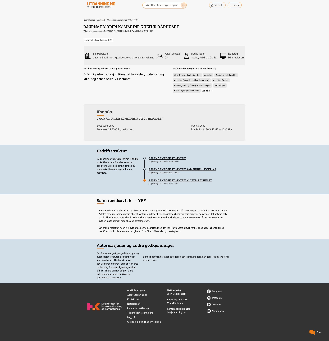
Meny (236, 5)
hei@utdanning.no (176, 312)
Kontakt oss (133, 299)
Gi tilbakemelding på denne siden (144, 321)
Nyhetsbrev (218, 311)
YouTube (216, 304)
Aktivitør (208, 75)
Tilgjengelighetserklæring (140, 312)
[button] (98, 40)
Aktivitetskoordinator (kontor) (187, 75)
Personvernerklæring (138, 308)
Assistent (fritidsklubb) (226, 75)
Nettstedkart (133, 303)
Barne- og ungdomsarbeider (186, 90)
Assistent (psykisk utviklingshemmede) (191, 80)
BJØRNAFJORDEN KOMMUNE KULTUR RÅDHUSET (180, 180)
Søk (183, 5)
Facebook (217, 291)
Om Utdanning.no (136, 290)
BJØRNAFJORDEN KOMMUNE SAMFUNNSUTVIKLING (128, 31)
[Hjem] (101, 3)
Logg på (131, 317)
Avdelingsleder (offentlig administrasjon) (192, 85)
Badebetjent (220, 85)
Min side (218, 5)
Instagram (217, 298)
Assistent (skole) (220, 80)
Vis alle (206, 90)
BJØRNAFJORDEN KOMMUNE (167, 158)
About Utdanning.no (137, 294)
